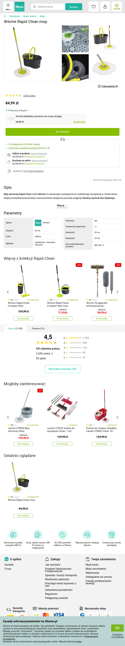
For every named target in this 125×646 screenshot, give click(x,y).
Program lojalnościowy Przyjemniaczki (58, 570)
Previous (8, 292)
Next (117, 292)
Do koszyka (79, 122)
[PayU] (36, 615)
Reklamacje (92, 573)
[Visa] (58, 615)
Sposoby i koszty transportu (61, 575)
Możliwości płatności (57, 579)
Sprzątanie (15, 16)
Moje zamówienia (96, 569)
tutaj (79, 641)
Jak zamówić (52, 564)
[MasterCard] (46, 615)
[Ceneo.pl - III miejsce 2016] (107, 616)
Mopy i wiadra (29, 16)
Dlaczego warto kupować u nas (60, 584)
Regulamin (51, 594)
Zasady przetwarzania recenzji (98, 582)
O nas (8, 569)
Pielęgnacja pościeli (56, 598)
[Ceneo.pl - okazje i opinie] (82, 616)
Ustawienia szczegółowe (117, 635)
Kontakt (9, 564)
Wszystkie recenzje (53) (62, 369)
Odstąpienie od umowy (99, 577)
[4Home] (6, 16)
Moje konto (92, 564)
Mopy (42, 16)
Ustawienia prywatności (58, 590)
